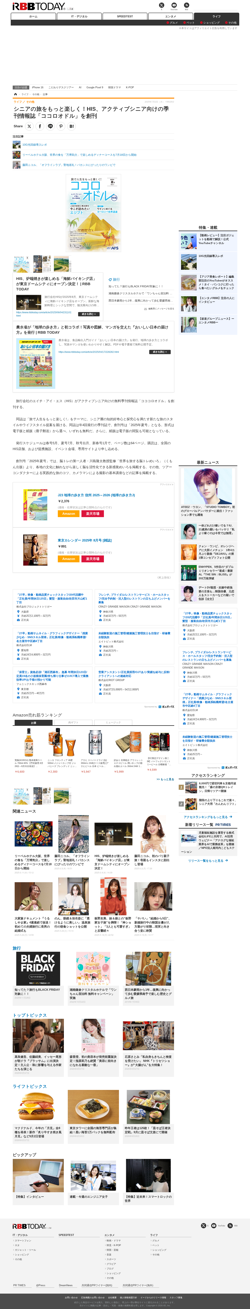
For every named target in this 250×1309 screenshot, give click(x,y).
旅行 (116, 279)
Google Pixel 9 (95, 87)
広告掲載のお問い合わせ (93, 1297)
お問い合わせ (71, 1297)
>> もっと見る (165, 779)
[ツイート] (29, 126)
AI (80, 87)
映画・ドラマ (114, 1240)
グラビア (111, 1264)
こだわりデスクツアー (61, 87)
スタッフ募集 (176, 1297)
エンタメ (170, 16)
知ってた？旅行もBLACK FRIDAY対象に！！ (136, 286)
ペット (191, 22)
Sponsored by (150, 707)
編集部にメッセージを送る (161, 308)
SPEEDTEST (125, 16)
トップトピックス (30, 1015)
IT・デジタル (79, 16)
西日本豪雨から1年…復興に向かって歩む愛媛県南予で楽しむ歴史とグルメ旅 (156, 300)
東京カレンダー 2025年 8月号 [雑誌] (85, 540)
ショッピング (211, 22)
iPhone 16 (37, 87)
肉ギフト (73, 722)
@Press (40, 1285)
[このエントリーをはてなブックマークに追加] (71, 126)
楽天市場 (92, 514)
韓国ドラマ (114, 87)
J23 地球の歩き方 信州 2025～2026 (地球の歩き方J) (96, 495)
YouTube (221, 1226)
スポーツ (111, 1259)
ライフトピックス (30, 1086)
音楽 (109, 1254)
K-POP (130, 87)
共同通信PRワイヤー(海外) (138, 1285)
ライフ (216, 16)
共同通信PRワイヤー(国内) (97, 1285)
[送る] (50, 126)
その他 (232, 22)
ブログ (110, 1268)
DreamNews (66, 1285)
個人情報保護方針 (128, 1297)
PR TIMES (19, 1285)
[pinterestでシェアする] (61, 126)
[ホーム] (15, 94)
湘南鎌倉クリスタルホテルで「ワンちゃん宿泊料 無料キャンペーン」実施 (154, 293)
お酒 (33, 723)
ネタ (17, 1245)
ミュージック (113, 722)
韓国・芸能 (112, 1250)
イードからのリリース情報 (153, 1297)
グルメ (174, 22)
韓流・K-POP (114, 1245)
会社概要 (112, 1297)
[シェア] (40, 126)
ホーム (33, 16)
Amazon (68, 514)
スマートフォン (23, 1240)
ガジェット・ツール (25, 1250)
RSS (236, 1226)
